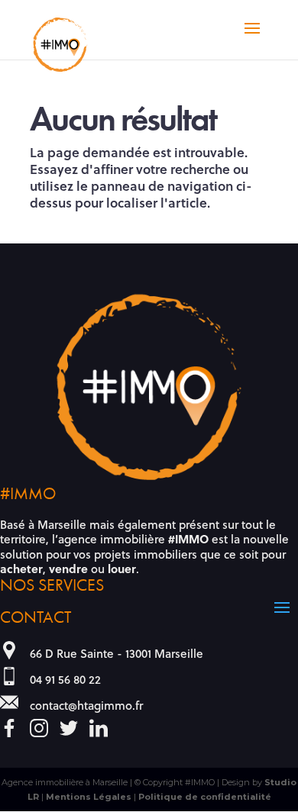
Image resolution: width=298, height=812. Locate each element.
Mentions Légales (88, 796)
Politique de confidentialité (204, 796)
